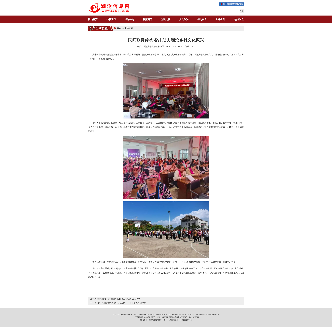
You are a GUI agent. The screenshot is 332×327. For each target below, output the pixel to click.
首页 (119, 28)
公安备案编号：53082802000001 (180, 320)
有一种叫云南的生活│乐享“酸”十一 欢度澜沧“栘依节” (122, 303)
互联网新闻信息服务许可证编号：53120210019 (182, 317)
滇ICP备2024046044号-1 (157, 320)
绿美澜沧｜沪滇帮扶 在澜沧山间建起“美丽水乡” (119, 299)
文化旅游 (129, 28)
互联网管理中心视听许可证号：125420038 (150, 317)
